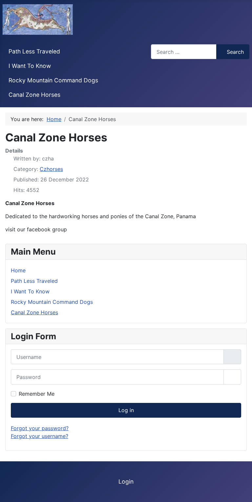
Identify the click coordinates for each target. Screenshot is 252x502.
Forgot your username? (39, 436)
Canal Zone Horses (34, 94)
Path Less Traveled (34, 51)
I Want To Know (30, 65)
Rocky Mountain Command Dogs (53, 80)
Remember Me (36, 393)
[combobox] (184, 51)
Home (18, 270)
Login (126, 481)
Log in (126, 410)
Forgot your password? (40, 428)
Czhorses (51, 169)
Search (235, 52)
